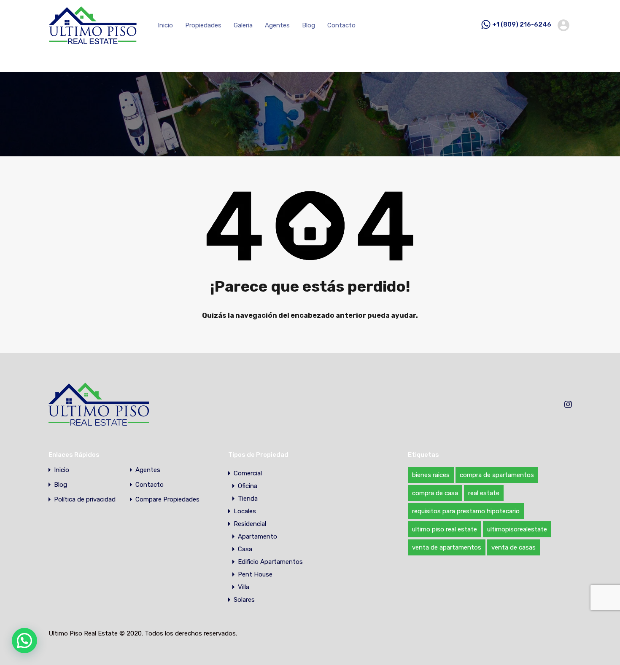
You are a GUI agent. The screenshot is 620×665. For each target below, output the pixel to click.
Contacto (341, 25)
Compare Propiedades (167, 499)
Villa (243, 587)
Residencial (250, 524)
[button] (24, 640)
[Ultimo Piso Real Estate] (93, 40)
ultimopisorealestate (517, 529)
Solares (244, 599)
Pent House (255, 574)
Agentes (277, 25)
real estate (483, 493)
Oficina (247, 486)
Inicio (165, 25)
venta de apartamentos (446, 547)
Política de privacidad (85, 499)
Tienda (248, 498)
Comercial (248, 473)
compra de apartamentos (497, 475)
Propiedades (203, 25)
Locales (245, 511)
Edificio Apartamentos (270, 562)
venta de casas (513, 547)
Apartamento (257, 536)
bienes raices (431, 475)
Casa (245, 549)
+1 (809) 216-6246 (521, 25)
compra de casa (435, 493)
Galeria (243, 25)
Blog (308, 25)
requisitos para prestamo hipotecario (466, 511)
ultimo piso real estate (444, 529)
